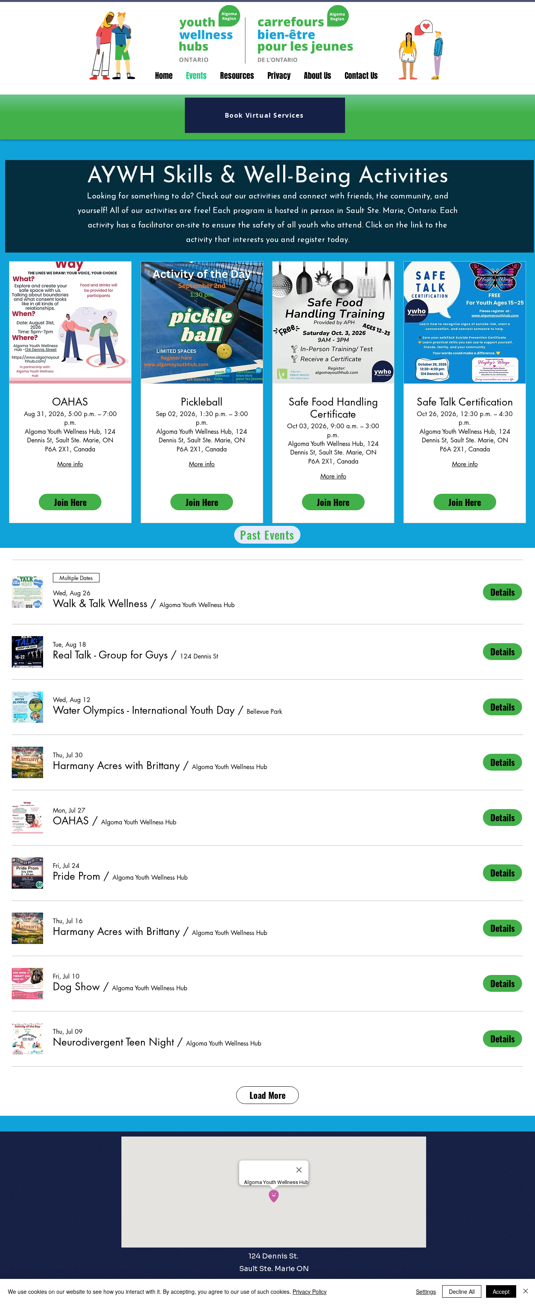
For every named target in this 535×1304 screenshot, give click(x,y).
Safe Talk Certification (465, 402)
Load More (267, 1095)
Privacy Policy (310, 1291)
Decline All (462, 1291)
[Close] (525, 1291)
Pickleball (201, 402)
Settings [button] (426, 1291)
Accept (501, 1291)
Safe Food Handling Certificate (333, 408)
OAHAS (70, 402)
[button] (100, 604)
